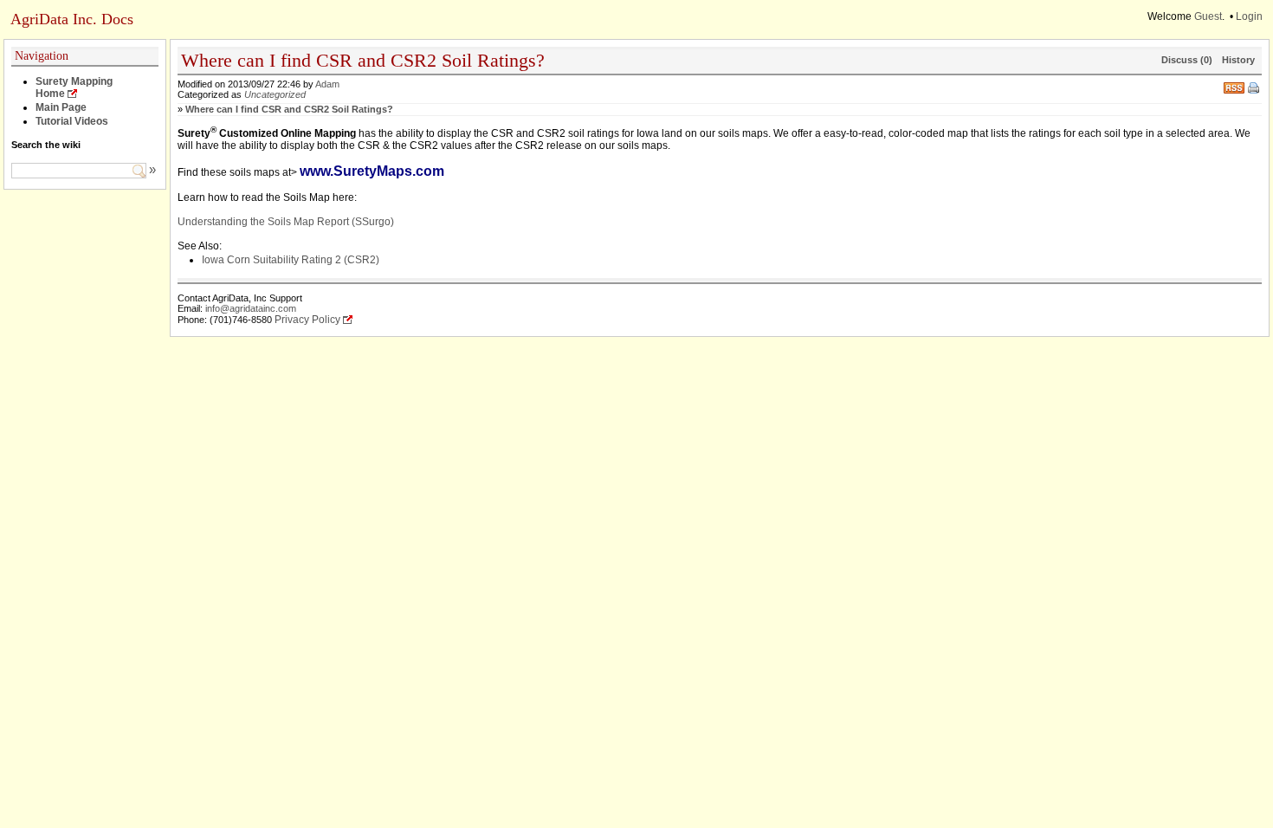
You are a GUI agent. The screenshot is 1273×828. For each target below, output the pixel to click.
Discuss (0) (1186, 60)
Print (1255, 89)
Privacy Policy (307, 320)
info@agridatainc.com (250, 308)
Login (1249, 16)
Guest (1208, 16)
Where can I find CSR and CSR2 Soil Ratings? (289, 109)
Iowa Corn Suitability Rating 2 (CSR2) (290, 260)
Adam (327, 84)
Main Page (61, 107)
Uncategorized (275, 94)
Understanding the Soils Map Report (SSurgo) (286, 222)
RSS (1234, 86)
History (1238, 60)
